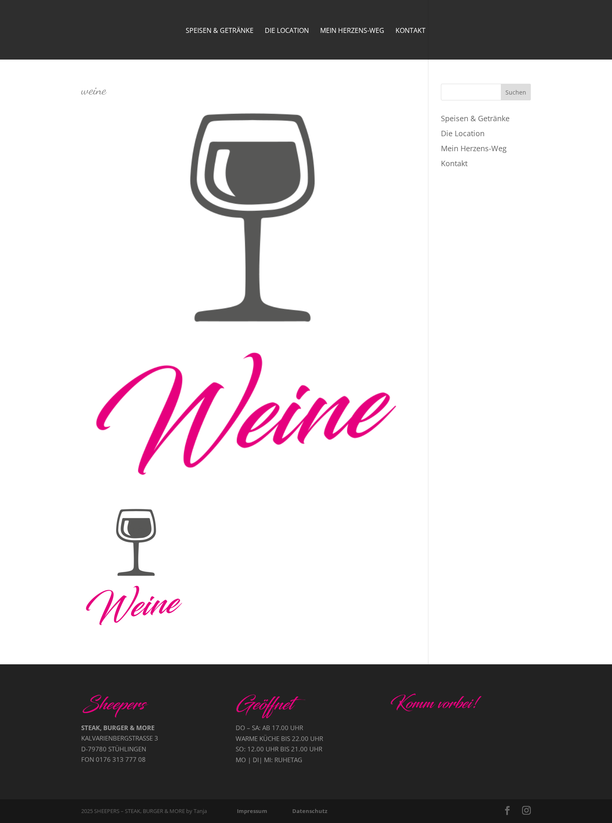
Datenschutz (309, 811)
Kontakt (410, 31)
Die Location (287, 31)
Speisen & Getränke (220, 31)
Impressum (252, 811)
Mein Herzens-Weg (352, 31)
